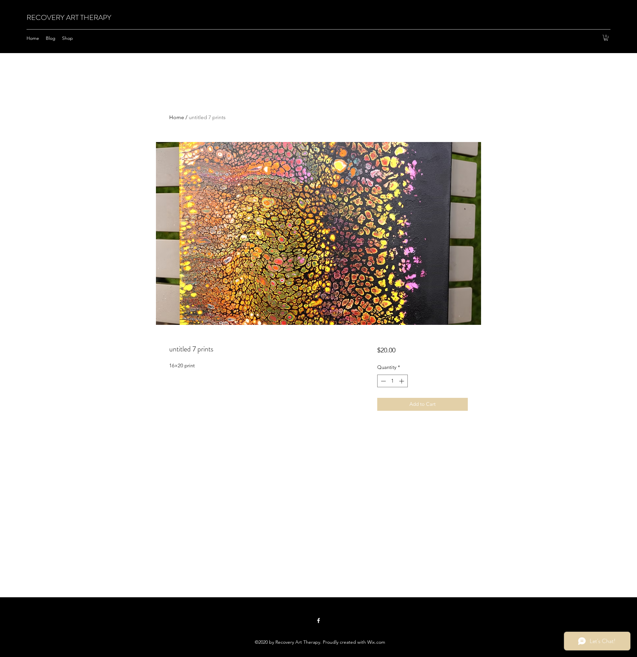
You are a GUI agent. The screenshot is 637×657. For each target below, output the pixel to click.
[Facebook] (318, 620)
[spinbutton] (392, 381)
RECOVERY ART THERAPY (69, 17)
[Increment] (402, 381)
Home (176, 117)
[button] (605, 38)
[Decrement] (382, 381)
